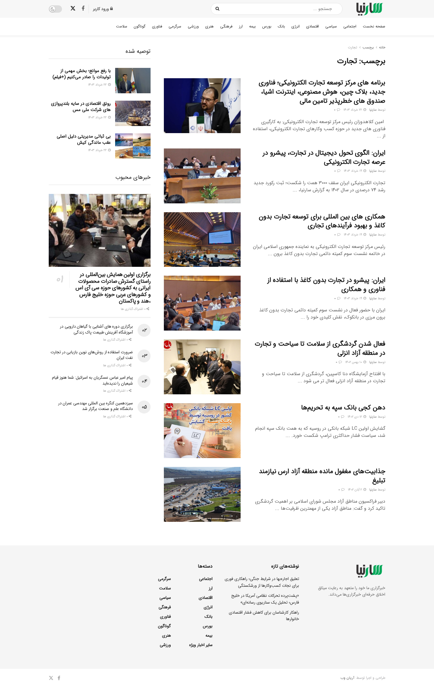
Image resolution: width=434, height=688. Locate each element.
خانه (382, 47)
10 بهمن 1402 (354, 362)
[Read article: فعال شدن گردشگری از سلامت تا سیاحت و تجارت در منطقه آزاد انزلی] (202, 366)
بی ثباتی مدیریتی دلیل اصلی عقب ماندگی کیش (84, 139)
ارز (241, 26)
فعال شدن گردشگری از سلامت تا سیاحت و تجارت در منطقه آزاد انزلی (320, 348)
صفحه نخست (374, 26)
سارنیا (373, 109)
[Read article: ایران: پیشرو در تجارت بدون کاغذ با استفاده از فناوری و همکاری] (202, 303)
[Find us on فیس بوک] (82, 8)
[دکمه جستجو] (218, 9)
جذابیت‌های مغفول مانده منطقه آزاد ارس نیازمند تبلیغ (322, 476)
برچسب (368, 47)
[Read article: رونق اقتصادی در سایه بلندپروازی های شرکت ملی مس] (133, 113)
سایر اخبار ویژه (201, 645)
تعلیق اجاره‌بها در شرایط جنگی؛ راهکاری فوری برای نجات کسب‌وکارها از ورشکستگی (262, 582)
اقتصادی (312, 26)
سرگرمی (175, 26)
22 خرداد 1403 (353, 109)
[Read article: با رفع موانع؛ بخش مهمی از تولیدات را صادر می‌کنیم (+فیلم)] (133, 80)
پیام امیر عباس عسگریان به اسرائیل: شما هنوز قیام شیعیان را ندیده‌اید (92, 380)
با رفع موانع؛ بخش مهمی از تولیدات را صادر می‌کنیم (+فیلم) (82, 74)
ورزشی (193, 26)
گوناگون (140, 26)
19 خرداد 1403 (353, 171)
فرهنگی (226, 26)
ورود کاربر (101, 9)
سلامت (121, 26)
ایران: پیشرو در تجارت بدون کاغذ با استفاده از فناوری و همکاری (326, 284)
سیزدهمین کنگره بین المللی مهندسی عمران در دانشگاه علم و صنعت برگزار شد (95, 406)
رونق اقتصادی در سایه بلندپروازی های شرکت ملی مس (81, 106)
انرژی (295, 26)
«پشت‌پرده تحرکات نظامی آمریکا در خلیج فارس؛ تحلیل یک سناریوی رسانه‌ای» (265, 598)
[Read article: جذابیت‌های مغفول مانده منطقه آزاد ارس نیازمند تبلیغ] (202, 494)
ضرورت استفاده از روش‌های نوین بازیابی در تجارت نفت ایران (91, 355)
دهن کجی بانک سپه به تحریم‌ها (343, 408)
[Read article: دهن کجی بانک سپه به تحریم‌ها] (202, 430)
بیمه (252, 26)
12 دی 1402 (355, 416)
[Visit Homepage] (369, 9)
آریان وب (347, 678)
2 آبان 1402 (355, 489)
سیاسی (331, 26)
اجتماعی (349, 26)
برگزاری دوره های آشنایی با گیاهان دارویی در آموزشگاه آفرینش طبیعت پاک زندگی (96, 329)
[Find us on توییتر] (73, 8)
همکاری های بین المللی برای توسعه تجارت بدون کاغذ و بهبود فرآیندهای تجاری (322, 221)
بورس (266, 26)
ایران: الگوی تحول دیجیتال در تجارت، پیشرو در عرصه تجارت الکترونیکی (324, 157)
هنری (209, 26)
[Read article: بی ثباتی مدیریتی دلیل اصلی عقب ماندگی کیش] (133, 146)
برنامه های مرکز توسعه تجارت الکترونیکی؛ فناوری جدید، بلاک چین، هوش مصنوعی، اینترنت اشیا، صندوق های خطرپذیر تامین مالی (322, 92)
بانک (281, 26)
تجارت (352, 47)
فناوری (157, 26)
